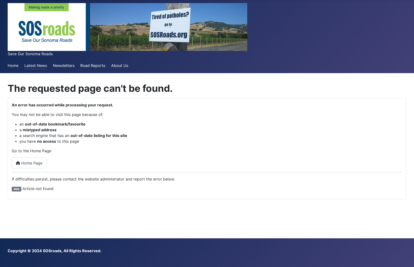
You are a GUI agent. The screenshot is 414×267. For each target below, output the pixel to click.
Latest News (35, 65)
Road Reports (92, 65)
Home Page (31, 163)
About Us (119, 65)
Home (13, 65)
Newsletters (64, 65)
